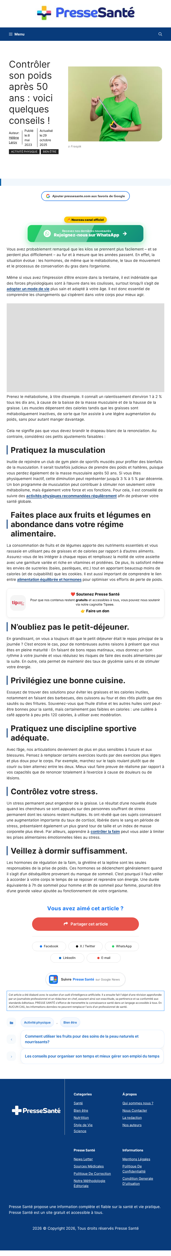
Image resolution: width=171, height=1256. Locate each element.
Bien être (49, 151)
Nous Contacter (134, 1110)
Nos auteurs (132, 1125)
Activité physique (24, 151)
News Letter (83, 1159)
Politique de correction (92, 1173)
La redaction (132, 1117)
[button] (160, 34)
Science (80, 1131)
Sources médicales (89, 1166)
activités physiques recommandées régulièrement (71, 496)
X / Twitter (87, 946)
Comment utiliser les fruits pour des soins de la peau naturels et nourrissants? (81, 1039)
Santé (78, 1103)
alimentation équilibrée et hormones (49, 579)
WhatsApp (124, 946)
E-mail (105, 958)
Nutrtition (81, 1117)
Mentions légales (136, 1159)
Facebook (51, 946)
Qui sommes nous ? (137, 1103)
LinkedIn (69, 958)
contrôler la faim (105, 831)
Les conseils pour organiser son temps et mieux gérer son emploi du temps (92, 1056)
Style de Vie (83, 1125)
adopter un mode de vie (28, 289)
